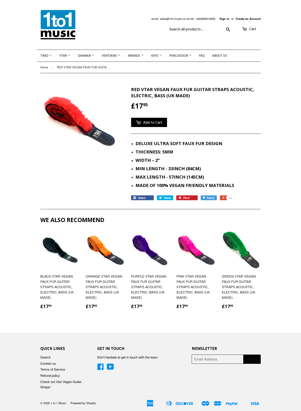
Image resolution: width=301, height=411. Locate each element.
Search (45, 357)
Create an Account (248, 19)
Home (44, 67)
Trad (44, 55)
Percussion (179, 55)
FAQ (202, 55)
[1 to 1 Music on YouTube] (110, 368)
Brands (134, 55)
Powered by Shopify (83, 403)
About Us (219, 55)
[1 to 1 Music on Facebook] (100, 368)
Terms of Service (52, 369)
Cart (252, 29)
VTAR (63, 55)
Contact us (48, 363)
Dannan (85, 55)
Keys (155, 55)
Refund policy (50, 375)
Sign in (224, 19)
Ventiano (110, 55)
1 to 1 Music (58, 403)
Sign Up (252, 359)
